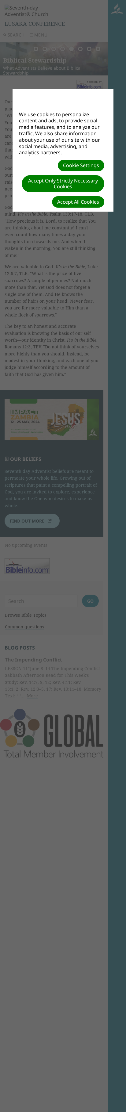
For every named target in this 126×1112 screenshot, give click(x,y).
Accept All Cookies (78, 201)
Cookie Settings (81, 165)
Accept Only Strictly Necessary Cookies (63, 183)
